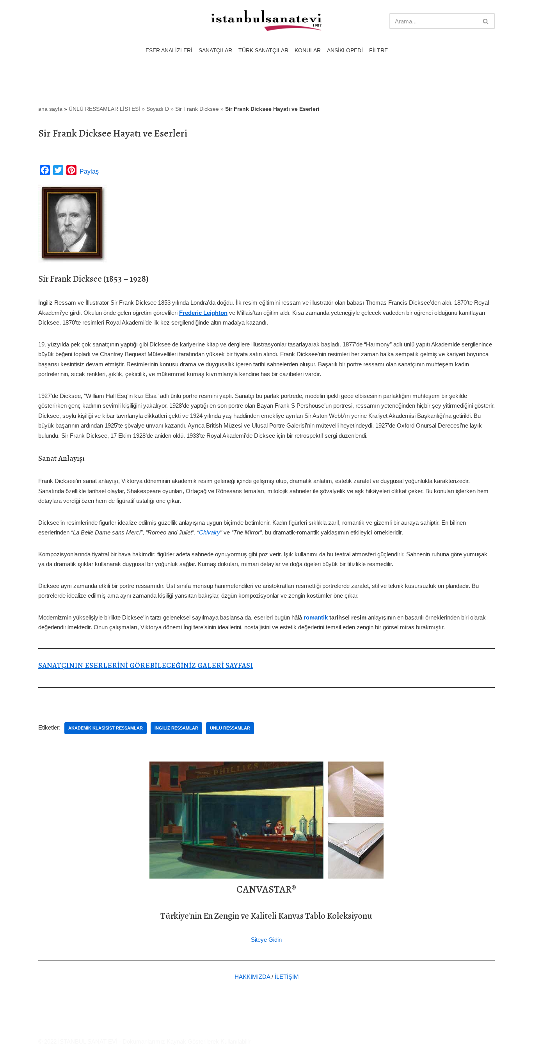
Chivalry (209, 532)
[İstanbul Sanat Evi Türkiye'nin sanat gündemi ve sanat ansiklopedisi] (266, 21)
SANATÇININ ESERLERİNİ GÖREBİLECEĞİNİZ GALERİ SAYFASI (145, 665)
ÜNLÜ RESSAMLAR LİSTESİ (104, 109)
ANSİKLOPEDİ (345, 50)
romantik (316, 617)
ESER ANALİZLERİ (169, 50)
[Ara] (486, 21)
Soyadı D (157, 109)
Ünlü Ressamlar (230, 728)
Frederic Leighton (203, 312)
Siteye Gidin (266, 939)
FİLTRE (378, 50)
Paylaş (89, 171)
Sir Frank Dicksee (197, 109)
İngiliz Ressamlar (176, 728)
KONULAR (308, 50)
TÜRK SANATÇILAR (263, 50)
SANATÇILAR (215, 50)
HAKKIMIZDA (252, 976)
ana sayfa (50, 109)
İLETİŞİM (287, 976)
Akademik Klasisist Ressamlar (105, 728)
